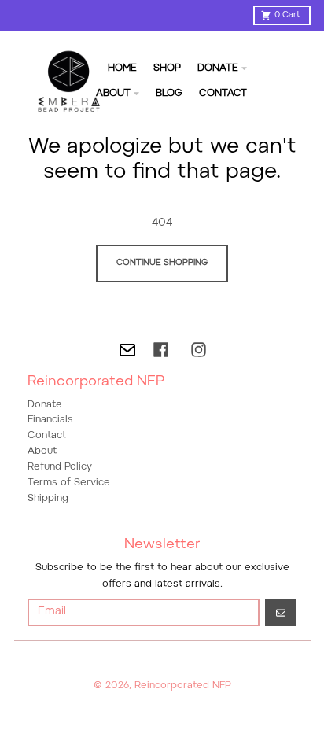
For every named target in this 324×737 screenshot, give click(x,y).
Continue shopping (162, 263)
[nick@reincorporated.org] (127, 350)
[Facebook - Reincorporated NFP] (161, 349)
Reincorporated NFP (182, 686)
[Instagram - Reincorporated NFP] (198, 349)
